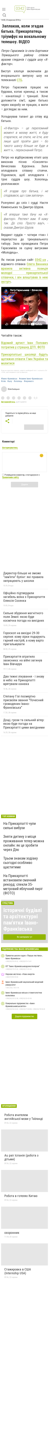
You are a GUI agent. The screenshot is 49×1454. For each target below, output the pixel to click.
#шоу (9, 381)
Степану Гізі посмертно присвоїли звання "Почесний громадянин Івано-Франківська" (23, 701)
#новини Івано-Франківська (30, 378)
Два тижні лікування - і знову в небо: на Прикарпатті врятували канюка (23, 680)
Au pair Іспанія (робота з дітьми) (21, 1157)
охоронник (11, 1233)
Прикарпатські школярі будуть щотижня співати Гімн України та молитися (24, 359)
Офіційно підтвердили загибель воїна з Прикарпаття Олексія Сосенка (24, 596)
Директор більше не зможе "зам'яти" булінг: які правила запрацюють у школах (23, 577)
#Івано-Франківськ (9, 378)
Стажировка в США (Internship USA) (17, 1271)
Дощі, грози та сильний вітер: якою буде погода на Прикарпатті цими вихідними (24, 723)
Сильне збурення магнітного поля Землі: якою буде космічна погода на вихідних (23, 616)
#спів (3, 381)
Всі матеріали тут (24, 937)
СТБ (19, 80)
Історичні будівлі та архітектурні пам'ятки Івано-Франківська (22, 919)
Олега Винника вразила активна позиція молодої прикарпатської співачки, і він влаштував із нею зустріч (24, 273)
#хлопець (18, 381)
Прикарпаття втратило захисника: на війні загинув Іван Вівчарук (22, 660)
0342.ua (40, 260)
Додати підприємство (24, 1016)
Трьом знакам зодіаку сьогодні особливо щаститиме (20, 862)
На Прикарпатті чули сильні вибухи (19, 825)
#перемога (28, 381)
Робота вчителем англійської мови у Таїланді (23, 1117)
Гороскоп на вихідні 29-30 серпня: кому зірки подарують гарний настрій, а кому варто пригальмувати (24, 638)
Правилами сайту (10, 477)
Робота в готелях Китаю (20, 1196)
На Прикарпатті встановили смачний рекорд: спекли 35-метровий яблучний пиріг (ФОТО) (23, 884)
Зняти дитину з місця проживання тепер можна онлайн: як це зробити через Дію (23, 843)
